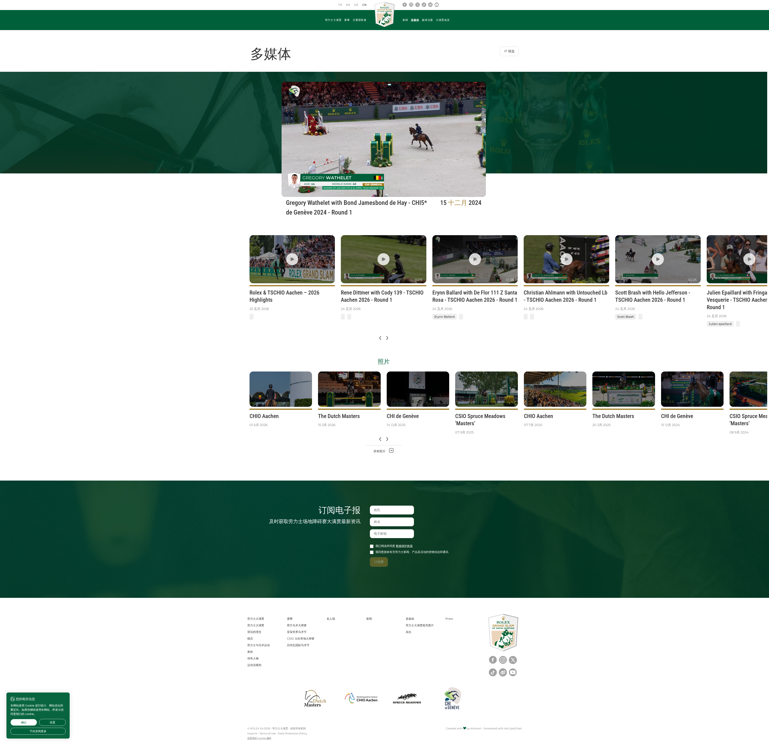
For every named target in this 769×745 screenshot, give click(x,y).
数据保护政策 (404, 546)
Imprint (252, 733)
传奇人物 (253, 658)
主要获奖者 (359, 19)
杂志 (408, 632)
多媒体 (415, 19)
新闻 (405, 19)
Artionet (475, 728)
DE (356, 5)
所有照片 (379, 451)
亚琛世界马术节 (297, 632)
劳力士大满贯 (333, 19)
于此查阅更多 (38, 731)
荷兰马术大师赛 (297, 625)
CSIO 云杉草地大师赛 (300, 638)
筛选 (510, 51)
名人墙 (331, 618)
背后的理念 (254, 632)
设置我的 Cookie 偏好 (259, 738)
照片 (384, 361)
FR (340, 5)
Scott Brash (625, 317)
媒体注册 (427, 19)
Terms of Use (268, 733)
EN (348, 5)
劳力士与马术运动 (258, 645)
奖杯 (250, 652)
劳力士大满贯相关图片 (420, 625)
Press (449, 618)
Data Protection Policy (292, 733)
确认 (24, 722)
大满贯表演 (443, 19)
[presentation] (379, 338)
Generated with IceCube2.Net (502, 728)
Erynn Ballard (444, 317)
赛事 (347, 19)
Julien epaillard (720, 324)
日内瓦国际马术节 (298, 645)
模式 (250, 638)
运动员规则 (254, 665)
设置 (52, 722)
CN (364, 5)
